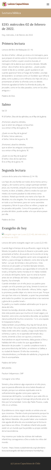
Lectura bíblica (11, 13)
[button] (48, 4)
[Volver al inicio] (15, 4)
